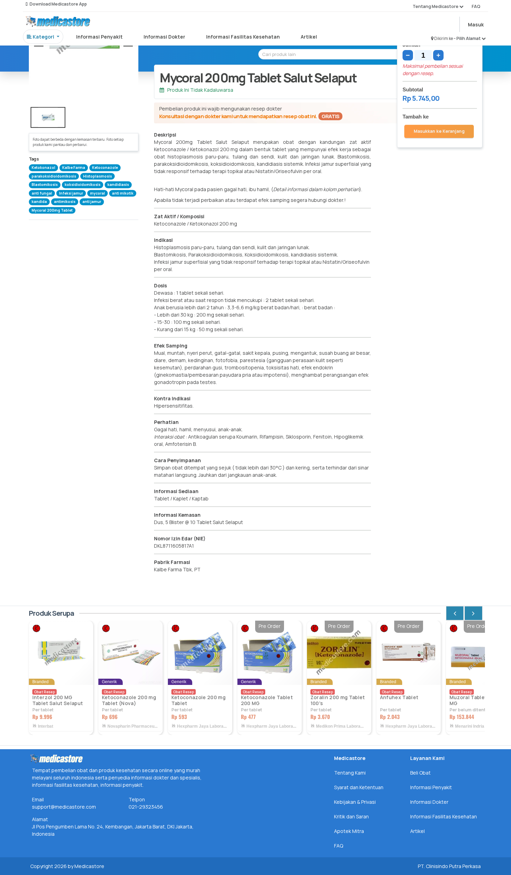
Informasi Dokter (164, 36)
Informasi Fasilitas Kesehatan (243, 36)
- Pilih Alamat (467, 38)
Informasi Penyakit (99, 36)
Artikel (309, 36)
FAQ (476, 6)
